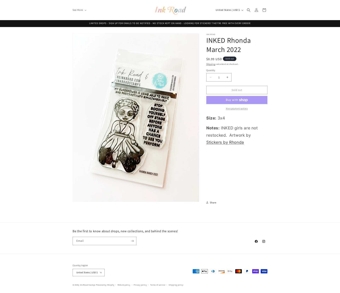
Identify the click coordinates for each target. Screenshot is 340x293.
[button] (79, 10)
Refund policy (124, 285)
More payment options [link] (237, 108)
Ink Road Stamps (88, 285)
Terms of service (157, 285)
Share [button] (213, 202)
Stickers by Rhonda (225, 142)
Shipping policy (176, 285)
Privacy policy (140, 285)
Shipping (210, 64)
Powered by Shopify (105, 285)
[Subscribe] (132, 241)
